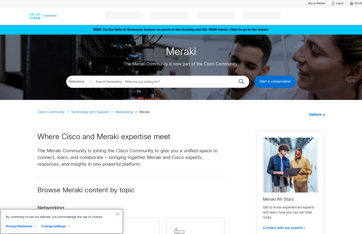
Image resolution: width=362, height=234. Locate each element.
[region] (61, 221)
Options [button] (315, 114)
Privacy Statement (19, 226)
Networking (124, 112)
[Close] (118, 214)
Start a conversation (275, 81)
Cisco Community (51, 112)
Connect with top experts (283, 228)
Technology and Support (90, 112)
